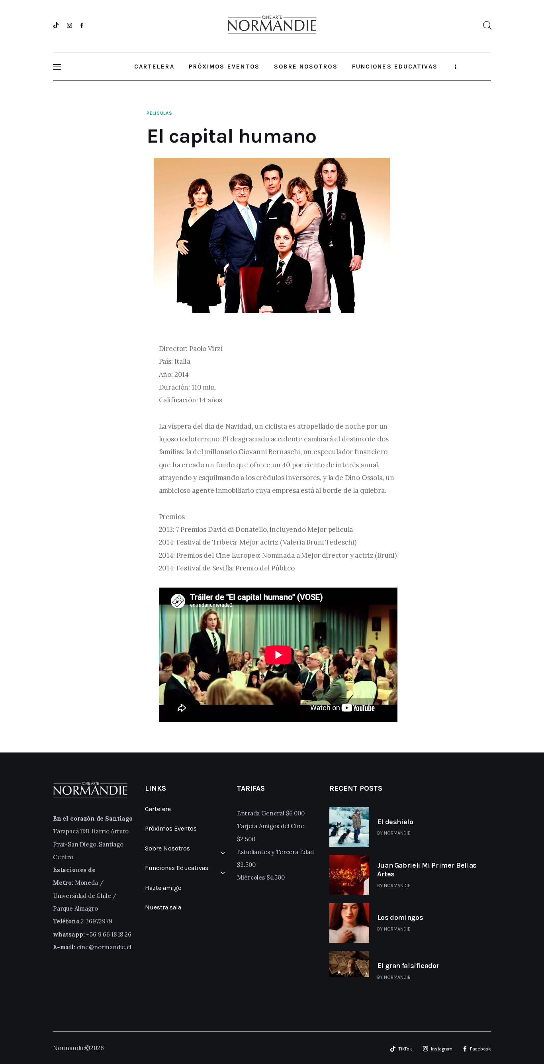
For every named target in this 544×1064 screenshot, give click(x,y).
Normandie (397, 833)
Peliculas (159, 113)
